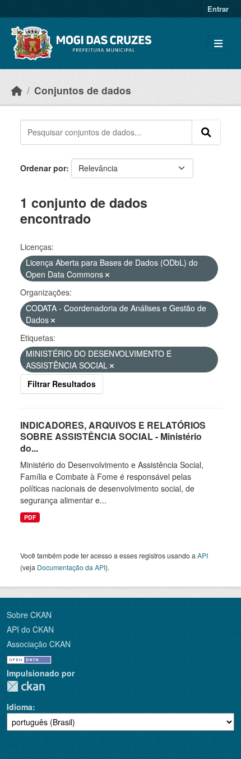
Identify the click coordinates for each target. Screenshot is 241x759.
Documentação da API (71, 567)
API (202, 555)
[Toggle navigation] (218, 43)
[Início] (16, 90)
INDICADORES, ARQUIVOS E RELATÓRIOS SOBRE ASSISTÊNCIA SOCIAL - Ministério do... (113, 437)
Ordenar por (43, 168)
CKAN (26, 686)
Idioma (20, 706)
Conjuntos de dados (82, 90)
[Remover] (107, 274)
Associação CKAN (39, 643)
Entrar (218, 8)
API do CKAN (30, 629)
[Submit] (206, 132)
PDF (30, 517)
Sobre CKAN (29, 614)
